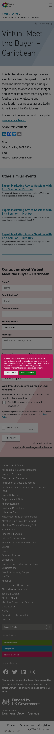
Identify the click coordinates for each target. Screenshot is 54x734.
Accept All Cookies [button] (27, 372)
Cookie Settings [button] (11, 373)
